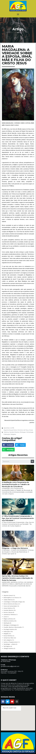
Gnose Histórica (8, 608)
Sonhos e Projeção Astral (10, 642)
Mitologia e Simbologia (26, 432)
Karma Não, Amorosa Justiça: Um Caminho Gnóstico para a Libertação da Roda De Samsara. (17, 578)
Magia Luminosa (8, 619)
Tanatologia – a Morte (10, 644)
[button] (18, 14)
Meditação (6, 623)
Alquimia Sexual (8, 430)
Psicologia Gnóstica (9, 629)
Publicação (7, 434)
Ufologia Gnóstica (8, 648)
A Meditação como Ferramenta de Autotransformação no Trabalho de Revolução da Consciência (15, 484)
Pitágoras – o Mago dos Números (15, 548)
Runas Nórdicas (8, 636)
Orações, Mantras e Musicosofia (12, 627)
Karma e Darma (8, 612)
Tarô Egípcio (7, 646)
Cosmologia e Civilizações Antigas (13, 602)
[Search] (32, 461)
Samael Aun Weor (9, 638)
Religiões (13, 434)
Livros (5, 616)
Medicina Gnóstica (9, 621)
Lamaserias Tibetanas (10, 614)
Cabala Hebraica (8, 599)
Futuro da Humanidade (10, 606)
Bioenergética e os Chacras (11, 597)
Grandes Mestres (14, 432)
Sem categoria (8, 640)
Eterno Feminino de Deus (20, 430)
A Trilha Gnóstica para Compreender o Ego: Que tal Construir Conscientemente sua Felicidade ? (18, 518)
